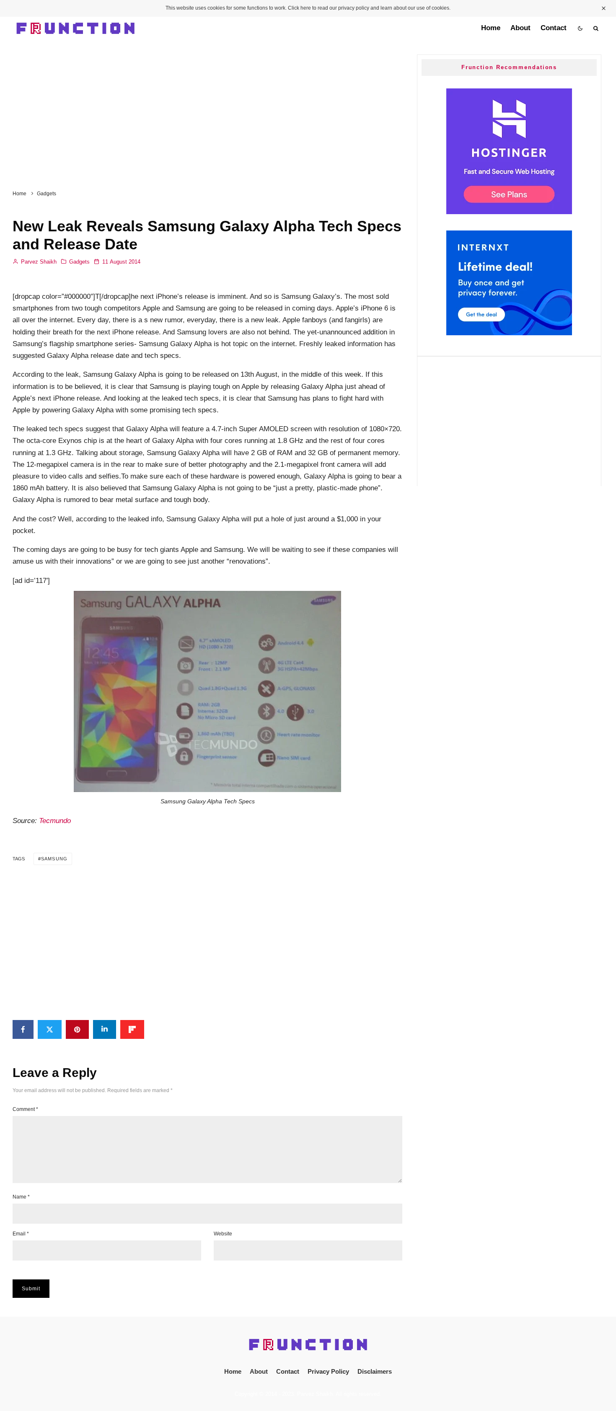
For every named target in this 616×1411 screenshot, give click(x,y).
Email (21, 1234)
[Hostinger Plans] (509, 212)
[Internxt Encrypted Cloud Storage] (509, 333)
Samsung (54, 858)
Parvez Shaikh (38, 262)
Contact (554, 28)
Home (490, 28)
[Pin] (77, 1029)
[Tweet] (50, 1029)
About (520, 28)
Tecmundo (55, 821)
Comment (25, 1109)
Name (21, 1197)
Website (223, 1234)
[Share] (23, 1029)
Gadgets (79, 262)
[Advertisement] (207, 111)
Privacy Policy (328, 1371)
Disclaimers (374, 1371)
